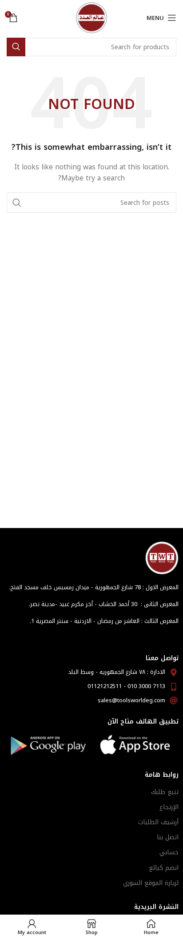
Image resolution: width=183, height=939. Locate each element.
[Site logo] (91, 17)
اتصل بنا (168, 837)
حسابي (169, 852)
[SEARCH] (16, 47)
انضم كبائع (164, 868)
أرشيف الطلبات (158, 822)
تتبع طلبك (165, 792)
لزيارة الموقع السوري (151, 883)
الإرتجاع (169, 807)
